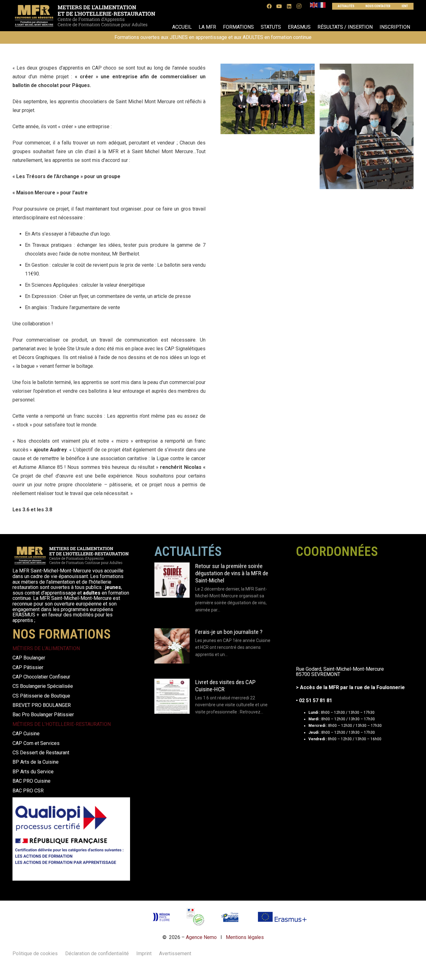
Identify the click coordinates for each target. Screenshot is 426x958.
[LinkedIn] (289, 6)
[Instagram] (299, 6)
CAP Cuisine (26, 734)
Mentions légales (245, 937)
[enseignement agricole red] (196, 917)
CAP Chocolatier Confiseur (41, 677)
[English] (314, 5)
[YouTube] (279, 6)
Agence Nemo (201, 937)
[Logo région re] (161, 917)
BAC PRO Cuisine (31, 781)
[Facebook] (269, 6)
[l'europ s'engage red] (230, 917)
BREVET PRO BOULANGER (41, 705)
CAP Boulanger (28, 658)
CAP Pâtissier (27, 667)
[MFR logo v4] (84, 15)
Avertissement (175, 953)
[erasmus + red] (282, 917)
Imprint (144, 953)
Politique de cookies (35, 953)
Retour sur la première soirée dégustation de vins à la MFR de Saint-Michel (231, 573)
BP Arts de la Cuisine (35, 762)
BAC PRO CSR (28, 791)
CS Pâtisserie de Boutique (41, 696)
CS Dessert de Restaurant (40, 753)
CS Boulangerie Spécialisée (42, 686)
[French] (322, 5)
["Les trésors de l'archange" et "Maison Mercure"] (267, 99)
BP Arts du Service (33, 772)
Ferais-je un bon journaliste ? (228, 631)
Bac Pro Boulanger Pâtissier (43, 714)
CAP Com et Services (36, 743)
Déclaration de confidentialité (97, 953)
